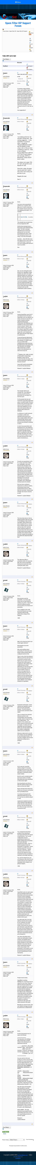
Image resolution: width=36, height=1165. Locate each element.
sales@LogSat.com (18, 1156)
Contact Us (18, 1158)
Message (19, 62)
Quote (27, 81)
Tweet (4, 1133)
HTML (25, 217)
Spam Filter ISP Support (22, 31)
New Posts (31, 33)
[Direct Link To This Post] (25, 72)
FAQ (30, 40)
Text (22, 217)
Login (30, 50)
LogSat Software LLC (23, 1155)
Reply (27, 85)
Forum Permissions (30, 1139)
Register (31, 47)
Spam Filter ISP (12, 31)
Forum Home (5, 31)
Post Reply (6, 59)
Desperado (6, 118)
